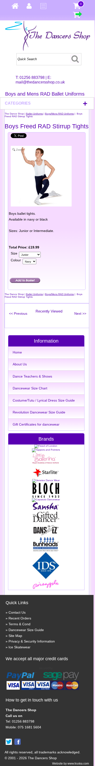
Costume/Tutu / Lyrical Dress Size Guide (44, 400)
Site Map (15, 636)
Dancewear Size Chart (30, 388)
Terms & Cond (19, 624)
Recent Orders (20, 618)
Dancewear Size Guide (26, 630)
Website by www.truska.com (70, 763)
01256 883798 (32, 77)
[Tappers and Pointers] (46, 449)
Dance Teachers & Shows (32, 376)
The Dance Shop (14, 113)
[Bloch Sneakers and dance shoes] (45, 496)
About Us (20, 364)
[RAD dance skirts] (45, 462)
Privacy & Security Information (32, 641)
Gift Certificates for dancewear (36, 424)
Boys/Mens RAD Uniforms (59, 113)
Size (14, 253)
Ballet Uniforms (34, 113)
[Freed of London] (45, 446)
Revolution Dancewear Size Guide (39, 412)
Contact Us (17, 612)
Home (17, 352)
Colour (16, 260)
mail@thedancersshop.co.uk (40, 82)
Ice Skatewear (19, 647)
